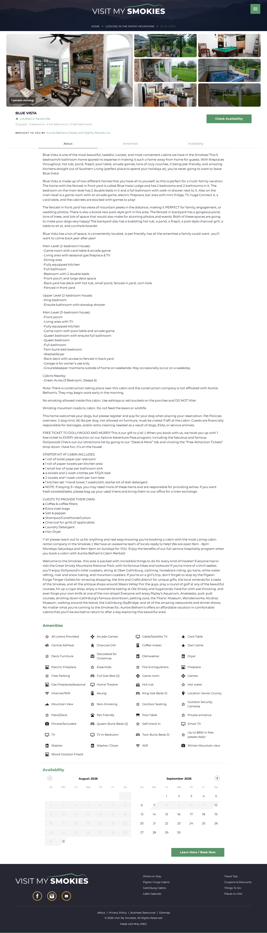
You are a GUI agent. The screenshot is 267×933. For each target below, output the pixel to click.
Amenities (130, 143)
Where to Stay (152, 876)
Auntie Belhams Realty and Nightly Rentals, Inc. (78, 132)
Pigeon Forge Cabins (156, 882)
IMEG (143, 924)
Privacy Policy (118, 912)
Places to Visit (233, 893)
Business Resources (142, 912)
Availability (195, 143)
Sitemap (164, 912)
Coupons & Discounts (238, 882)
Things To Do (232, 888)
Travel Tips (231, 876)
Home (95, 26)
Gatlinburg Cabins (154, 888)
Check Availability (229, 118)
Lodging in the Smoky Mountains (130, 26)
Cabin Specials (152, 893)
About (68, 143)
